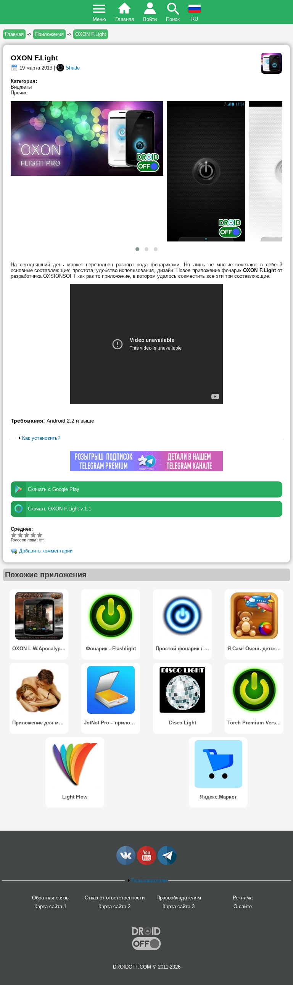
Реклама (243, 898)
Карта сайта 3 (179, 906)
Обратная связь (50, 898)
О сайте (242, 906)
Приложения (49, 34)
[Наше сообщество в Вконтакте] (125, 863)
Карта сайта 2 (114, 906)
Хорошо (27, 535)
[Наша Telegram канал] (167, 863)
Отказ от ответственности (115, 898)
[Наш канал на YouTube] (146, 863)
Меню (99, 19)
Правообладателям (178, 898)
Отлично (40, 535)
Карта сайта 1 (50, 906)
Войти (150, 19)
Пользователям (149, 880)
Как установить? (41, 438)
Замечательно (33, 535)
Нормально (20, 535)
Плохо (14, 535)
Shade (73, 68)
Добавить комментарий (45, 551)
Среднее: (22, 529)
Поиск (173, 19)
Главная (124, 19)
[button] (137, 249)
